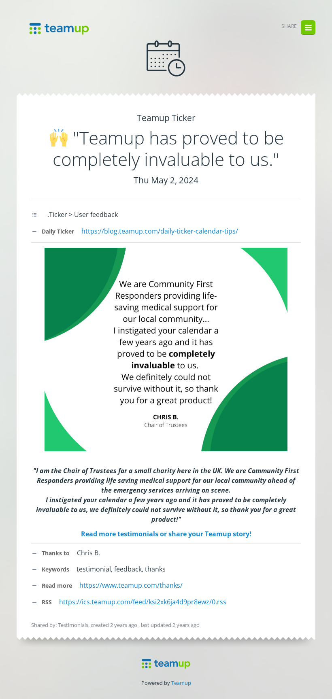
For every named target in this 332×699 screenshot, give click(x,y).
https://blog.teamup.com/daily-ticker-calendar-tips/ (159, 231)
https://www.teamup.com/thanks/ (131, 585)
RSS (46, 602)
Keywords (54, 569)
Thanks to (55, 553)
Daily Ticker (57, 231)
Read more (56, 585)
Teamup (181, 682)
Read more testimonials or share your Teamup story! (166, 533)
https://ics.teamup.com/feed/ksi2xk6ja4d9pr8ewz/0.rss (142, 601)
